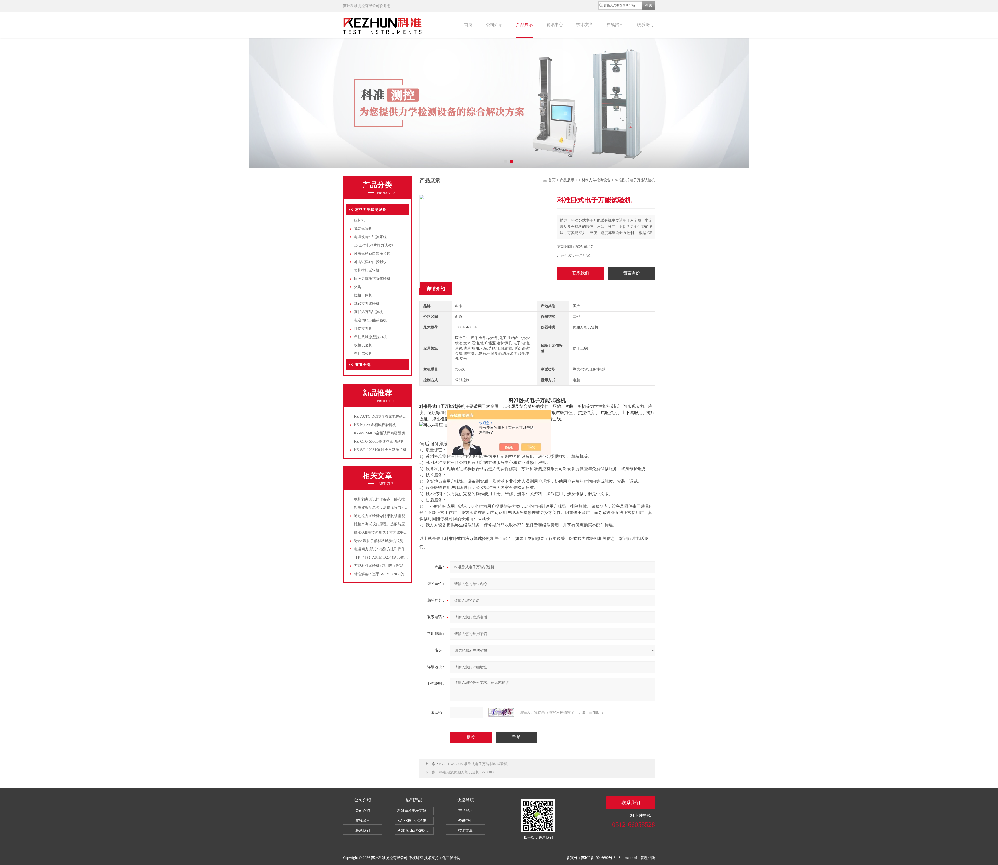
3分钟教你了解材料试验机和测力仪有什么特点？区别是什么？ (404, 541)
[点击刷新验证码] (501, 712)
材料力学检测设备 (370, 210)
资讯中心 (554, 24)
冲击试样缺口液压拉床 (372, 254)
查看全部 (363, 365)
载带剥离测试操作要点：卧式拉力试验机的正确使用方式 (399, 499)
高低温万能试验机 (368, 312)
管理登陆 (647, 858)
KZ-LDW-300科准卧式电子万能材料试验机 (473, 764)
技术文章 (584, 24)
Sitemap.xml (628, 858)
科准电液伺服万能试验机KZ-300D (466, 772)
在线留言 (615, 24)
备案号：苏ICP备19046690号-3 (591, 858)
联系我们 (645, 24)
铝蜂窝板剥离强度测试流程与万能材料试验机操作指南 (397, 507)
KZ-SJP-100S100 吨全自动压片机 (380, 450)
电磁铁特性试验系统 (370, 237)
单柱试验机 (363, 354)
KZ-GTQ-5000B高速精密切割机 (379, 441)
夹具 (357, 287)
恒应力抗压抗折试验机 (372, 279)
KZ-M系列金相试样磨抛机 (375, 425)
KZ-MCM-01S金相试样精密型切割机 (383, 433)
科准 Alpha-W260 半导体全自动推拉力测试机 (415, 830)
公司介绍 (494, 24)
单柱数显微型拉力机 (370, 337)
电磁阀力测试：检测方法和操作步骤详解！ (388, 549)
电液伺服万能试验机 (370, 320)
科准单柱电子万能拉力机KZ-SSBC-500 (415, 811)
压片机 (359, 220)
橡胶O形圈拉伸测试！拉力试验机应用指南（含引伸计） (399, 532)
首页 (468, 24)
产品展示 (524, 24)
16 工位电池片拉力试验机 (374, 245)
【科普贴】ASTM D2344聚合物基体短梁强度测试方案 (397, 557)
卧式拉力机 (363, 329)
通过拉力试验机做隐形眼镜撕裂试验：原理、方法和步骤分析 (403, 516)
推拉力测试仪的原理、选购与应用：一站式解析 (392, 524)
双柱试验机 (363, 345)
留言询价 (631, 273)
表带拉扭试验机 (366, 270)
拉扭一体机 (363, 295)
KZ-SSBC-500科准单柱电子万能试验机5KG (415, 821)
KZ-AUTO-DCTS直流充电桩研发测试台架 (387, 416)
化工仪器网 (451, 858)
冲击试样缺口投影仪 (370, 262)
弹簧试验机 (363, 229)
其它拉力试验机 (366, 304)
